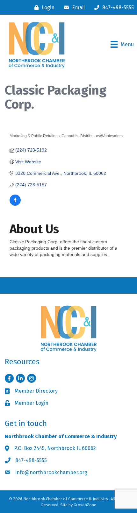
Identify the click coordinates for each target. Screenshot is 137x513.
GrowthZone (85, 504)
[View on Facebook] (15, 204)
